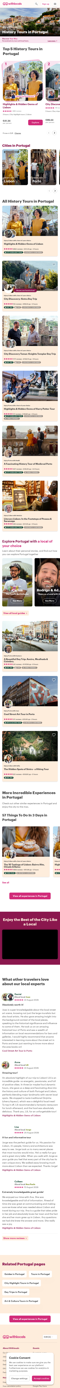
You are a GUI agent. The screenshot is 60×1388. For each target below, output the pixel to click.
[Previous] (49, 133)
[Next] (54, 133)
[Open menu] (55, 4)
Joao (28, 997)
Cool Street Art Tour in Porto (19, 714)
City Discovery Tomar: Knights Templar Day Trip (30, 353)
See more (17, 601)
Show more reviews (14, 1238)
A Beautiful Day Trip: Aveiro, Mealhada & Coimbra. (26, 660)
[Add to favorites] (54, 209)
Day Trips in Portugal (15, 1292)
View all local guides (14, 613)
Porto (37, 180)
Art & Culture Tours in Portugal (21, 1301)
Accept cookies (41, 1378)
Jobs (4, 1357)
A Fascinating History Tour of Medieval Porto (28, 463)
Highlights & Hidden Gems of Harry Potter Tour (29, 408)
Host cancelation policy (12, 1386)
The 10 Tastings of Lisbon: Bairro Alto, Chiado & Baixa (24, 865)
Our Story (6, 1353)
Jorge (28, 1129)
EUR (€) (47, 1337)
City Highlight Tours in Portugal (21, 1283)
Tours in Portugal (40, 1274)
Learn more (51, 41)
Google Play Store (40, 1386)
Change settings (19, 1378)
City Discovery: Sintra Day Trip (20, 298)
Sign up (45, 4)
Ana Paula (30, 1184)
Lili (27, 1065)
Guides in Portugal (14, 1274)
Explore (35, 122)
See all (5, 882)
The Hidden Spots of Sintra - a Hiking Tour (26, 769)
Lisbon (9, 180)
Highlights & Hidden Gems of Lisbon (23, 243)
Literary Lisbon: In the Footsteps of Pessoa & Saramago (28, 519)
